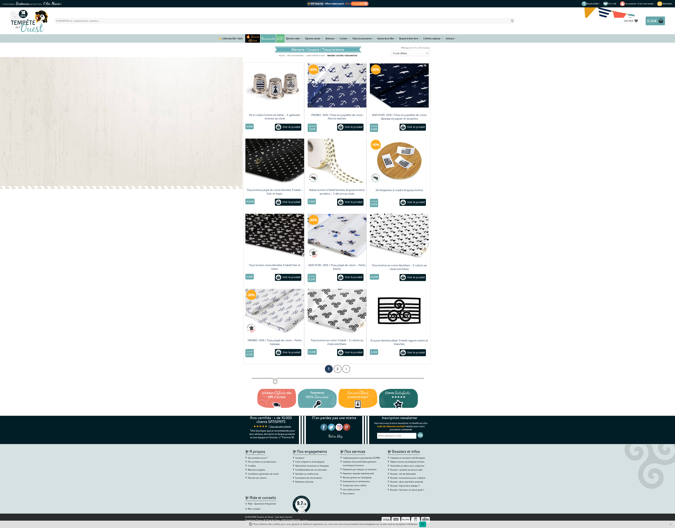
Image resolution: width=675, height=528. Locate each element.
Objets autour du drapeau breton (407, 461)
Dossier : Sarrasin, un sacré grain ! (407, 489)
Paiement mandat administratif (358, 473)
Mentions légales (256, 469)
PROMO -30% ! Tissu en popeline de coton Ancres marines (337, 116)
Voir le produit (291, 127)
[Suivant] (346, 369)
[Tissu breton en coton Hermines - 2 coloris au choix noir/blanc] (399, 236)
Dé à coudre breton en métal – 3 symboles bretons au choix (274, 116)
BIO (280, 38)
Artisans (450, 38)
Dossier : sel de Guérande (403, 473)
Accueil (282, 55)
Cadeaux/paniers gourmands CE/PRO (361, 457)
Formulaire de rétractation (308, 477)
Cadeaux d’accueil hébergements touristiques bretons (359, 463)
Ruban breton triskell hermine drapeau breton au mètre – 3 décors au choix (337, 191)
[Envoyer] (512, 20)
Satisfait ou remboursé (306, 473)
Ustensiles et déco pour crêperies (407, 465)
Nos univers (348, 493)
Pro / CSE (612, 3)
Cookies (252, 465)
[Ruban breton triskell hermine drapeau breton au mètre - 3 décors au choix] (337, 160)
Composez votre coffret (355, 485)
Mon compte (254, 508)
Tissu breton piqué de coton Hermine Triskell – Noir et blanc (275, 191)
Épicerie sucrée (312, 38)
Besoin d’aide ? (593, 3)
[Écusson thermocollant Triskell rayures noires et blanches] (399, 311)
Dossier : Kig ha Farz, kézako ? (405, 485)
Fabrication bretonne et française (312, 465)
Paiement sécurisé (304, 481)
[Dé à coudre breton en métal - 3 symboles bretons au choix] (274, 85)
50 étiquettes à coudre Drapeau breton (399, 190)
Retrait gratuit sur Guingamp (357, 477)
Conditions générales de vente (263, 473)
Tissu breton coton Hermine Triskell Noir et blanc (274, 266)
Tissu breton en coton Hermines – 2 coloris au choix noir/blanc (399, 267)
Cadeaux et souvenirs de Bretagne (407, 457)
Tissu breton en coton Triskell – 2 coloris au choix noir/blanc (337, 342)
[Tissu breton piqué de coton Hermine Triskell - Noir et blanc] (274, 160)
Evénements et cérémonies (356, 481)
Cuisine (343, 38)
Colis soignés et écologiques (309, 461)
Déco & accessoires (362, 38)
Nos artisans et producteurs (262, 461)
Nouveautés (268, 38)
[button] (639, 3)
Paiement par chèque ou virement (360, 469)
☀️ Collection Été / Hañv (230, 38)
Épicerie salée (293, 38)
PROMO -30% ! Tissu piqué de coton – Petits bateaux (275, 342)
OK (422, 524)
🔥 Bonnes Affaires (252, 38)
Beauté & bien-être (408, 38)
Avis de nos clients (257, 477)
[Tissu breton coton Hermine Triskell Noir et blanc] (274, 236)
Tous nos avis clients (280, 426)
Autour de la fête (385, 38)
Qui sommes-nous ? (258, 457)
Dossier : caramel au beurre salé (406, 469)
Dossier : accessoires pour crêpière (407, 477)
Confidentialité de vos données (311, 469)
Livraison (299, 457)
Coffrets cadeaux (431, 38)
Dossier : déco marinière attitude (406, 481)
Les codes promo (351, 489)
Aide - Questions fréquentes (262, 503)
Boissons (330, 38)
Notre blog (335, 436)
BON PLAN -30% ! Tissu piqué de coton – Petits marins (336, 266)
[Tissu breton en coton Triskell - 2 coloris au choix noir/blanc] (337, 311)
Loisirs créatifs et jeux (315, 55)
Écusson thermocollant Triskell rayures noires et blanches (399, 342)
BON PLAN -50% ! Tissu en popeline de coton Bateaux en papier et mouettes (399, 116)
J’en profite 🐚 (359, 3)
